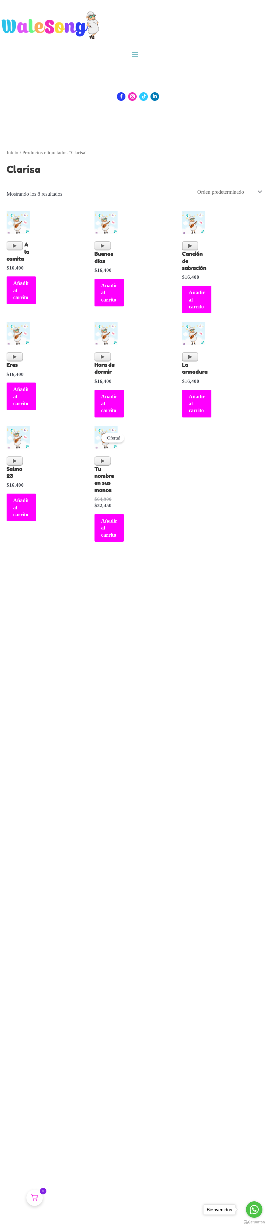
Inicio (12, 152)
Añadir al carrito (21, 290)
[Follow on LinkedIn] (154, 96)
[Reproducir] (15, 245)
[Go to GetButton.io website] (254, 1222)
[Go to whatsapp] (254, 1209)
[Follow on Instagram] (132, 96)
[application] (15, 245)
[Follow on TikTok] (143, 96)
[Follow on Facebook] (121, 96)
